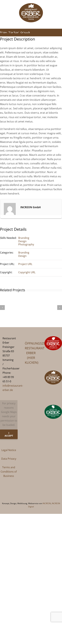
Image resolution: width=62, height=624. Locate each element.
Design (22, 241)
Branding (23, 238)
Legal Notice (8, 450)
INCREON (47, 503)
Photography (26, 244)
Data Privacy (8, 458)
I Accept (9, 434)
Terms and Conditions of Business (9, 472)
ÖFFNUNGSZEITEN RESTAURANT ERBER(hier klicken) (31, 353)
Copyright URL (26, 272)
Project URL (25, 264)
